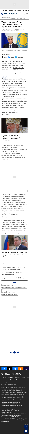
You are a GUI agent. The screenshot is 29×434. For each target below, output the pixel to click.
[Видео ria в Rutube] (26, 368)
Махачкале (22, 194)
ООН (18, 155)
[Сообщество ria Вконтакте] (15, 368)
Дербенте (14, 194)
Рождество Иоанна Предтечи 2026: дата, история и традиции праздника (13, 268)
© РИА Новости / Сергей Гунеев (7, 48)
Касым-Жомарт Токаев (7, 285)
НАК (24, 222)
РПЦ (2, 215)
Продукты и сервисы (21, 380)
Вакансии (3, 386)
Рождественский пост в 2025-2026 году (13, 278)
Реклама (12, 380)
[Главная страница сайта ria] (9, 14)
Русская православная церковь (10, 294)
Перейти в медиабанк (19, 48)
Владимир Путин (6, 289)
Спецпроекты (5, 380)
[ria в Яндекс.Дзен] (9, 368)
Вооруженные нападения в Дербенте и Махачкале (14, 287)
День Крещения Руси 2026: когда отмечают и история (11, 273)
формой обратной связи (15, 415)
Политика (3, 377)
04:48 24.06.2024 (5, 17)
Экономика (17, 377)
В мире (23, 377)
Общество (10, 377)
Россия (4, 292)
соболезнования (18, 67)
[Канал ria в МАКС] (4, 368)
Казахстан (21, 289)
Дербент (14, 289)
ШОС (22, 155)
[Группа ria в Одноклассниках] (20, 368)
